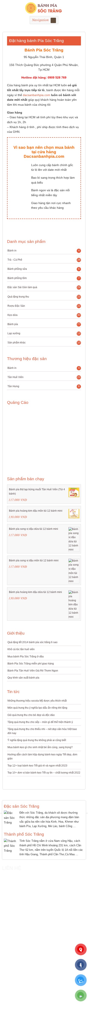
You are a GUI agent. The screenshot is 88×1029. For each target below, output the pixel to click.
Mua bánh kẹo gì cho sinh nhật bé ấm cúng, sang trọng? (40, 747)
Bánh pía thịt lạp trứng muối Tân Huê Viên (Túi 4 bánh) (37, 491)
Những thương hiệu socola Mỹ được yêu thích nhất (37, 700)
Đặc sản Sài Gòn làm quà (43, 287)
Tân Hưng (43, 386)
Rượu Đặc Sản (43, 305)
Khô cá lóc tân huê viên (21, 649)
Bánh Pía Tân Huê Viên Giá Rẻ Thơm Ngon (32, 670)
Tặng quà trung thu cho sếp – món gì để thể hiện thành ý (40, 722)
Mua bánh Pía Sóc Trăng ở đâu (25, 656)
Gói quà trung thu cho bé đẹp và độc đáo (31, 715)
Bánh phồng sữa (43, 268)
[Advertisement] (32, 438)
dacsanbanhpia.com (36, 95)
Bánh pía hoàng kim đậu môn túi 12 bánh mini (35, 510)
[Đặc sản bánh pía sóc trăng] (44, 11)
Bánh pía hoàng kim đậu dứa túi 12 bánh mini (35, 592)
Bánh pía (43, 324)
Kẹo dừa (43, 315)
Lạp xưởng (43, 333)
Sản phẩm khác (43, 343)
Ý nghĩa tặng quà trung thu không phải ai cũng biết (36, 740)
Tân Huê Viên (43, 377)
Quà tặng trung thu (43, 296)
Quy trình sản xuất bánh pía (23, 677)
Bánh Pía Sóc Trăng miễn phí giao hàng (30, 663)
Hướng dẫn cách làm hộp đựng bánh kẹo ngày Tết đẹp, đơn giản (42, 756)
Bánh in (43, 250)
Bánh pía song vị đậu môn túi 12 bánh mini (34, 560)
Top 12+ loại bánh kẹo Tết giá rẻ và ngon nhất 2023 (37, 765)
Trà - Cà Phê (43, 259)
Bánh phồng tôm (43, 278)
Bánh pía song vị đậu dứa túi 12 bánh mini (33, 528)
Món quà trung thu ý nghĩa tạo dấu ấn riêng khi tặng (37, 707)
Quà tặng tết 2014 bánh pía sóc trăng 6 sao (32, 642)
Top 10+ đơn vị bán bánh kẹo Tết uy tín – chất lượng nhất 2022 (43, 772)
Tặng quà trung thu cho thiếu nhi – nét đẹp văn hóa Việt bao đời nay (42, 731)
